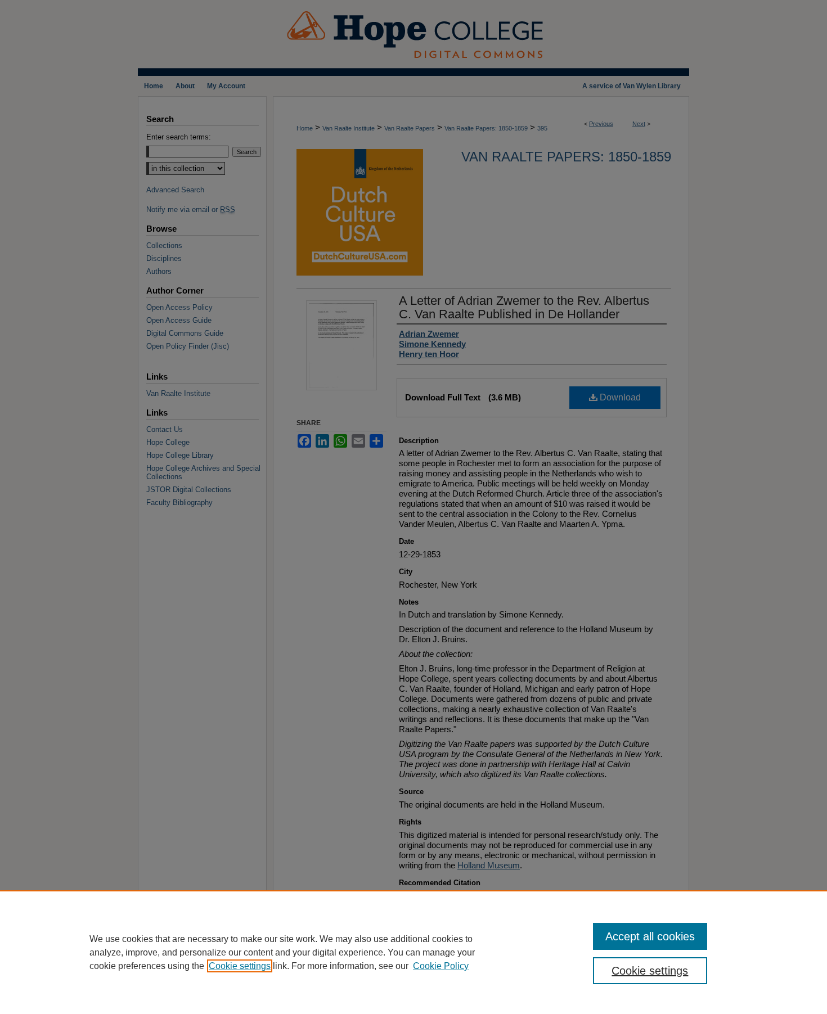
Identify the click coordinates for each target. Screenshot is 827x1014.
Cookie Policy (441, 966)
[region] (413, 952)
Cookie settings (240, 966)
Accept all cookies (650, 936)
